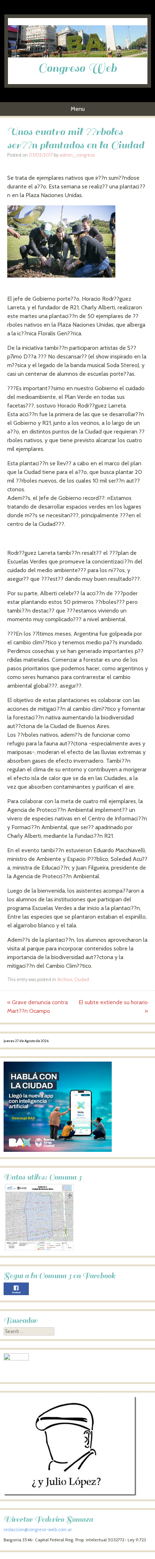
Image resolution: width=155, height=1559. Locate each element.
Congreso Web (77, 68)
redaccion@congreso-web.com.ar (38, 1529)
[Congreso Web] (77, 55)
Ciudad (81, 979)
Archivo (64, 979)
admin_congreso (77, 155)
